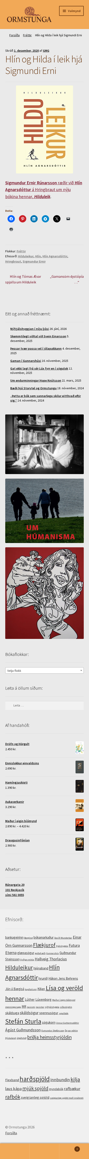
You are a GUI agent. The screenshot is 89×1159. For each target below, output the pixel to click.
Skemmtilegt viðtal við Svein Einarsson (38, 336)
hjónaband (41, 968)
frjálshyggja (62, 946)
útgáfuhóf (21, 1038)
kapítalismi (31, 989)
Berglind (28, 937)
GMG (46, 51)
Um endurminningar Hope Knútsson (35, 380)
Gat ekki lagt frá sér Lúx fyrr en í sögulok (39, 368)
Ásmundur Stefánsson (52, 1030)
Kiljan (41, 989)
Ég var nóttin (71, 1030)
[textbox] (44, 670)
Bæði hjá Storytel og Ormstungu (33, 388)
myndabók (56, 1089)
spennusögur (48, 1013)
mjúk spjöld (35, 1088)
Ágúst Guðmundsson (23, 1030)
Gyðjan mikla (27, 959)
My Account (15, 1151)
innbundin (60, 1079)
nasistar (40, 1007)
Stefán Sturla (23, 1021)
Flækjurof (44, 944)
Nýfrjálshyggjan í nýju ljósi (29, 329)
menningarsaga (13, 1007)
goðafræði (40, 953)
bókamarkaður (44, 937)
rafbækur (72, 1088)
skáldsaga (12, 1013)
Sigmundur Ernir (34, 261)
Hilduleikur (26, 256)
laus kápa (13, 1088)
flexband (12, 1080)
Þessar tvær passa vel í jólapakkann (36, 348)
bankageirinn (14, 937)
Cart (68, 1147)
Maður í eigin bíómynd (63, 999)
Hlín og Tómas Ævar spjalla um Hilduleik (23, 279)
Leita (44, 1151)
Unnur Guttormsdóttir (67, 1022)
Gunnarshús (52, 953)
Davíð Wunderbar (63, 937)
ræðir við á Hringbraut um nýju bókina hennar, (43, 189)
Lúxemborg (43, 999)
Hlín (38, 256)
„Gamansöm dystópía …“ (67, 279)
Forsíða (14, 35)
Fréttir (27, 35)
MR (24, 1006)
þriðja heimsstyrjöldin (49, 1037)
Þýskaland (10, 1038)
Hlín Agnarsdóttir (54, 256)
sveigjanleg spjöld (35, 1097)
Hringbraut (13, 261)
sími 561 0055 (14, 895)
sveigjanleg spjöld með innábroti (67, 1097)
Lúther (30, 999)
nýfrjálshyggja (52, 1007)
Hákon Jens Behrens (63, 978)
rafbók (12, 1096)
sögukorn (48, 1022)
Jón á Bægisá (14, 989)
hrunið (43, 978)
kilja (75, 1079)
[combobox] (44, 670)
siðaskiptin (66, 1007)
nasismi (31, 1007)
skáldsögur (29, 1012)
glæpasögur (25, 953)
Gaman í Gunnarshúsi (25, 361)
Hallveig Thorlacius (51, 959)
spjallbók (63, 1013)
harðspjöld (35, 1079)
